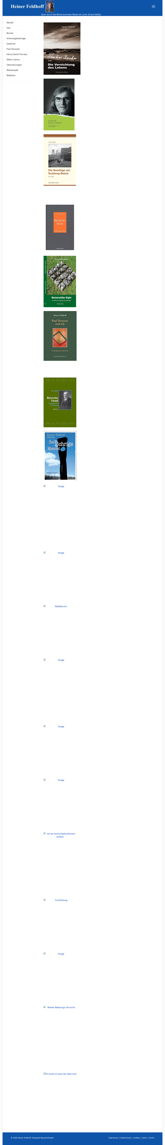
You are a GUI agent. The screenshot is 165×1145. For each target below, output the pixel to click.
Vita (8, 27)
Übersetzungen (14, 64)
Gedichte (11, 43)
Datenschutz (125, 1137)
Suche (151, 1137)
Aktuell (10, 22)
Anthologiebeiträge (16, 38)
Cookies (136, 1137)
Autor (144, 1137)
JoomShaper (48, 1137)
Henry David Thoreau (17, 54)
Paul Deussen (13, 49)
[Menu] (153, 6)
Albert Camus (13, 59)
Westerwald (12, 70)
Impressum (113, 1137)
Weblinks (11, 75)
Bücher (10, 33)
